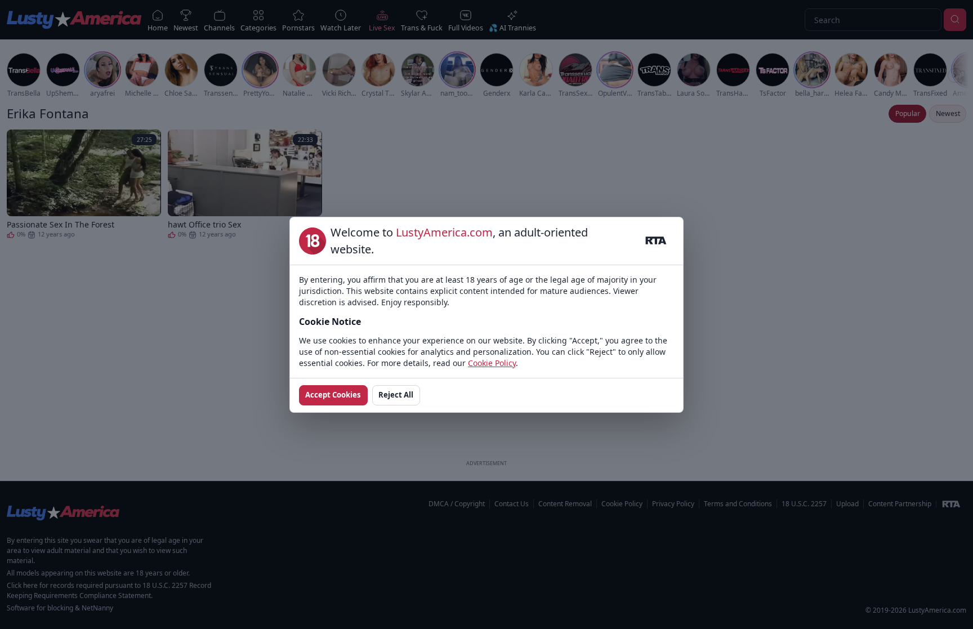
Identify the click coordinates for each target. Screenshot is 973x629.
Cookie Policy (492, 363)
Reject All (395, 395)
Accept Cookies (333, 395)
